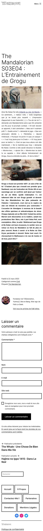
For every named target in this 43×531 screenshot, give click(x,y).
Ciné (18, 281)
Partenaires (31, 498)
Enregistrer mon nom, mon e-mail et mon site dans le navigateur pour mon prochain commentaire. (22, 406)
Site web (5, 391)
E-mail (4, 378)
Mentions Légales (28, 507)
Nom (4, 365)
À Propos (21, 489)
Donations (9, 507)
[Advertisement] (21, 30)
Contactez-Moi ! (12, 498)
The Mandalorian (14, 284)
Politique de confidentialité (13, 529)
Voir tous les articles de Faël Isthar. (26, 309)
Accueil (7, 489)
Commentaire (8, 340)
